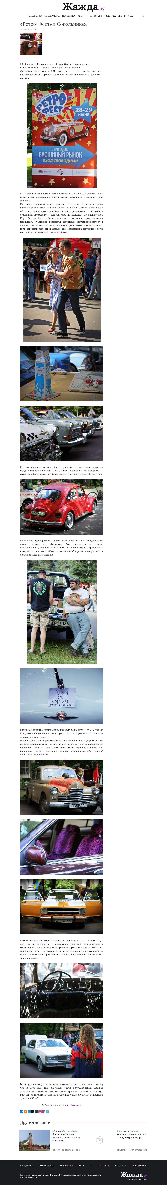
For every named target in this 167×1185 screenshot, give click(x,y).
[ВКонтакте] (21, 1111)
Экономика (52, 15)
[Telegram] (47, 1111)
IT (86, 15)
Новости (56, 1150)
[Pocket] (40, 1111)
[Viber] (43, 1111)
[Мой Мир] (29, 1111)
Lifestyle (96, 15)
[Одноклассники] (25, 1111)
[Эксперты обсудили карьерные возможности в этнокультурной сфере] (100, 1150)
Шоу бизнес (125, 15)
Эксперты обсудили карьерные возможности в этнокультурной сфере (131, 1134)
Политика (68, 15)
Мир (80, 15)
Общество (35, 15)
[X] (32, 1111)
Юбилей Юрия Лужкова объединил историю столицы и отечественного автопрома (66, 1136)
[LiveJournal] (36, 1111)
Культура (110, 15)
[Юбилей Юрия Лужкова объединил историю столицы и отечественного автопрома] (34, 1150)
